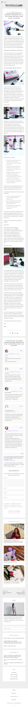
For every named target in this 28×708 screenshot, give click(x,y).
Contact (14, 693)
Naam (5, 488)
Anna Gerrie (8, 392)
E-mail (6, 492)
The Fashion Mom (9, 410)
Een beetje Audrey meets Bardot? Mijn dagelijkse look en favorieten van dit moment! (12, 656)
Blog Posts (14, 696)
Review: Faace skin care (10, 562)
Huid (20, 330)
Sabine (5, 655)
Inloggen (14, 672)
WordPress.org (14, 678)
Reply (21, 350)
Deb (6, 431)
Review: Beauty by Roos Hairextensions (14, 638)
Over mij (14, 699)
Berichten (14, 674)
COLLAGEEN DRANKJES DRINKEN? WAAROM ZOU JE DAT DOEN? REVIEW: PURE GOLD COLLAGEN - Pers (14, 458)
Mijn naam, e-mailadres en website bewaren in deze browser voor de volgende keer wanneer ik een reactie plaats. (13, 506)
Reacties (14, 676)
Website (6, 497)
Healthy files (15, 330)
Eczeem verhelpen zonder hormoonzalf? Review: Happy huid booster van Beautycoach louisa (13, 541)
